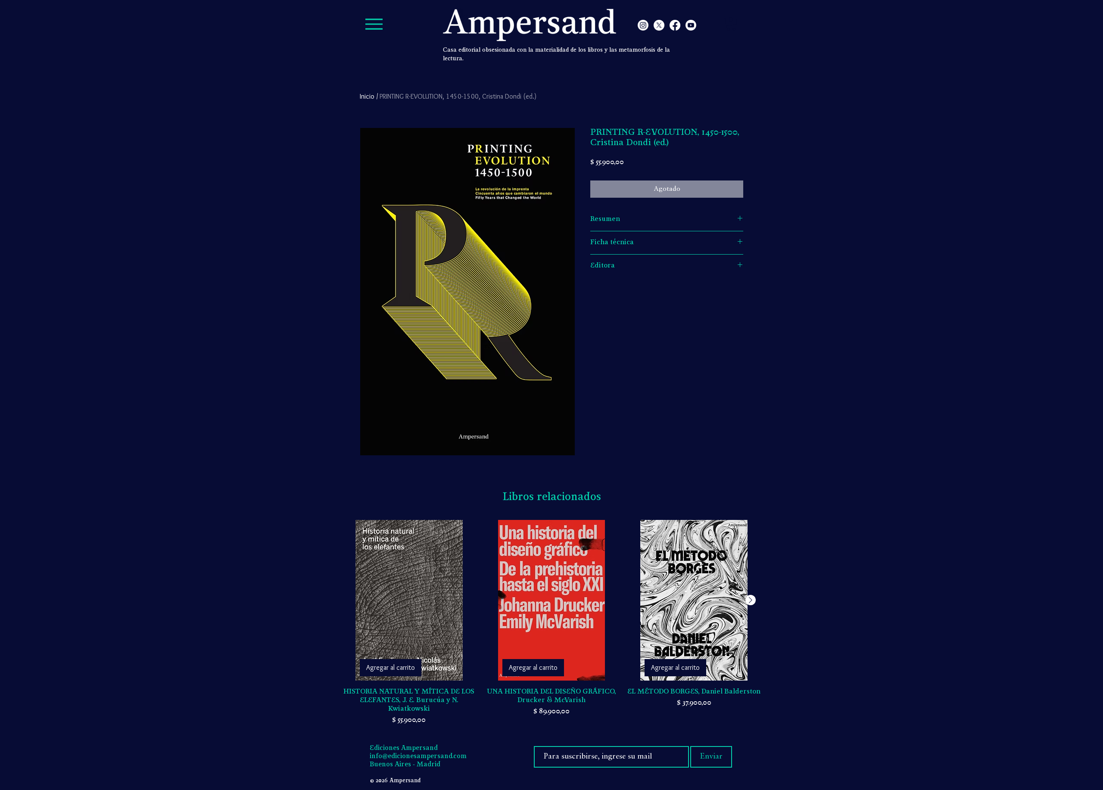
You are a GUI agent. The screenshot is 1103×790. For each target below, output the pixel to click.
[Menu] (374, 24)
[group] (551, 622)
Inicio (367, 96)
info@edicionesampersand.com (418, 756)
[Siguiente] (750, 600)
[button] (731, 23)
